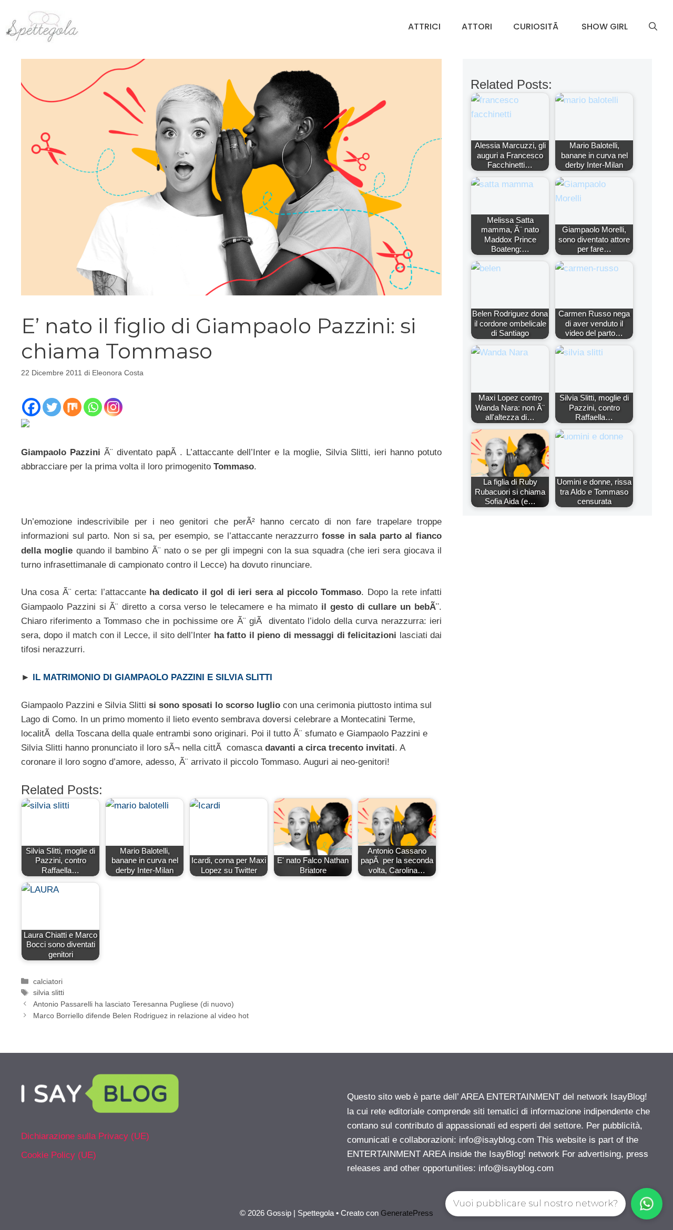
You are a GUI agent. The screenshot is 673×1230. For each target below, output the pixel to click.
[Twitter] (52, 407)
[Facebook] (31, 407)
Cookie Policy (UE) (58, 1155)
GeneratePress (407, 1212)
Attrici (424, 26)
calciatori (48, 981)
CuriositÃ (536, 26)
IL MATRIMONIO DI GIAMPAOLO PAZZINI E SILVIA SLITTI (152, 677)
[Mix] (72, 407)
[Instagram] (113, 407)
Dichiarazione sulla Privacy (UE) (85, 1136)
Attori (477, 26)
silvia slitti (48, 992)
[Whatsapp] (93, 407)
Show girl (605, 26)
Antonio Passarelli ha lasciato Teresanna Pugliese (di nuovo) (133, 1004)
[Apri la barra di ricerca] (653, 27)
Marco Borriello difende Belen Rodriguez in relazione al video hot (141, 1015)
